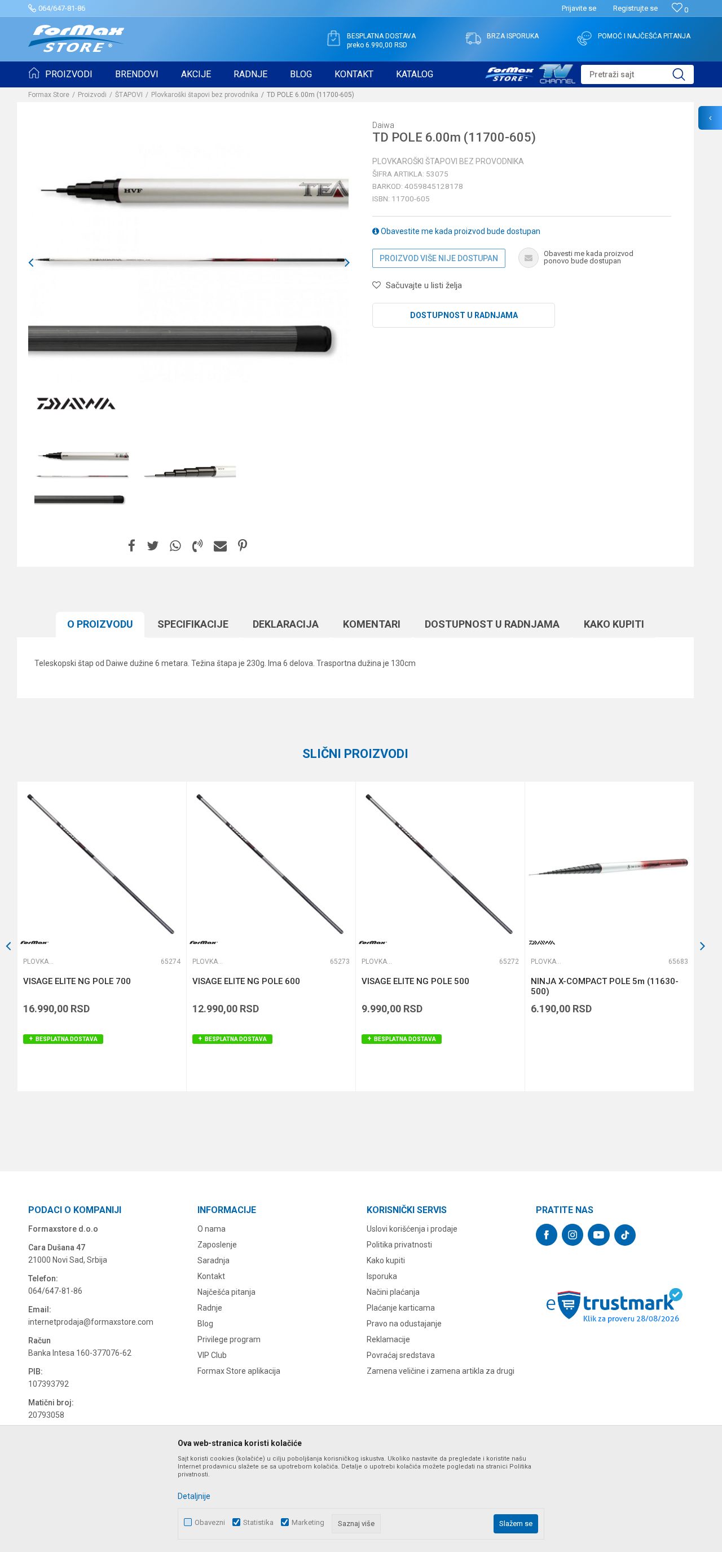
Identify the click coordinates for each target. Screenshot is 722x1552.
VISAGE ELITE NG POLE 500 (415, 981)
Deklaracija (286, 624)
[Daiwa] (76, 404)
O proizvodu (100, 624)
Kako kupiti (614, 624)
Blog (205, 1323)
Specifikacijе (192, 624)
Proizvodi (92, 95)
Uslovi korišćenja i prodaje (412, 1228)
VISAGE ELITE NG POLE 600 (246, 981)
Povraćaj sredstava (401, 1355)
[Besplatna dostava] (333, 38)
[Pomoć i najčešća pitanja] (584, 38)
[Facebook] (131, 546)
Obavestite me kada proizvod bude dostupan (459, 231)
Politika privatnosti (399, 1244)
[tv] (530, 72)
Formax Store (48, 95)
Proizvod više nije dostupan (439, 258)
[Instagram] (572, 1235)
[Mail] (220, 546)
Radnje (209, 1307)
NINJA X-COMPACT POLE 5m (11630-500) (605, 986)
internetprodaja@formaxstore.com (90, 1321)
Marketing (308, 1522)
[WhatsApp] (175, 546)
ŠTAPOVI (129, 95)
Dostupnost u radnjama (464, 315)
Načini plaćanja (393, 1292)
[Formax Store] (76, 38)
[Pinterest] (242, 546)
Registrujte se (635, 8)
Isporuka (382, 1276)
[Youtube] (599, 1235)
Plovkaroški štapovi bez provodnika (204, 95)
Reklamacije (388, 1339)
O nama (211, 1228)
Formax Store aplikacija (238, 1370)
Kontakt (211, 1276)
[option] (81, 477)
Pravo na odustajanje (404, 1323)
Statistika (258, 1522)
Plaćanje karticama (401, 1307)
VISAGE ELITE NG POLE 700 (77, 981)
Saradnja (213, 1260)
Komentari (371, 624)
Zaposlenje (217, 1244)
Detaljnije (194, 1496)
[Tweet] (153, 546)
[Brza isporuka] (473, 38)
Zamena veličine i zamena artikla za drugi (440, 1370)
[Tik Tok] (625, 1235)
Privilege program (229, 1339)
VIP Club (212, 1355)
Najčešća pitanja (226, 1292)
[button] (637, 74)
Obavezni (210, 1522)
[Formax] (34, 942)
